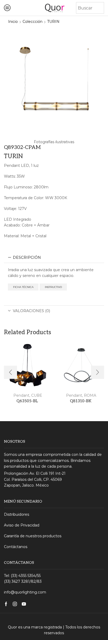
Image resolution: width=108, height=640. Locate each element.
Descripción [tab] (27, 257)
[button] (10, 372)
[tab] (54, 257)
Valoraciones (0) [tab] (31, 310)
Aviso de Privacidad (21, 525)
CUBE (36, 395)
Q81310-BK (80, 401)
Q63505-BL (27, 401)
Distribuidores (16, 514)
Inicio (13, 21)
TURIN (53, 21)
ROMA (90, 395)
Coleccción (32, 21)
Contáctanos (15, 546)
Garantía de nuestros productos (32, 536)
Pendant (20, 395)
